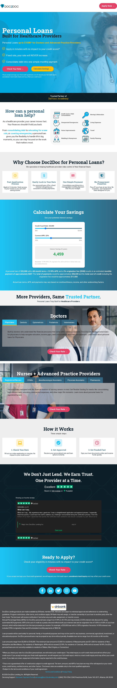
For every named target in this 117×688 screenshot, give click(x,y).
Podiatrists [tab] (53, 322)
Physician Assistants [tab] (75, 380)
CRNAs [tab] (30, 380)
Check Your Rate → (15, 69)
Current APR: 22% (42, 235)
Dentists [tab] (23, 322)
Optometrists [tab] (38, 322)
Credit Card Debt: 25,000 (44, 226)
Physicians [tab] (9, 322)
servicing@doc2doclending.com (46, 677)
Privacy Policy (67, 672)
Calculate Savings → (42, 69)
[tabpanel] (58, 336)
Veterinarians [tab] (69, 322)
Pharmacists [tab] (95, 380)
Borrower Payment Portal (25, 677)
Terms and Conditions (53, 672)
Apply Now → (108, 6)
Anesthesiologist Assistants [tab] (50, 380)
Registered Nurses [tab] (13, 380)
